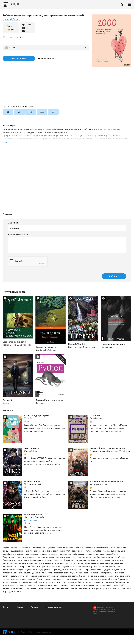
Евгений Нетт (30, 451)
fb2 (8, 112)
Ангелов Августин (98, 484)
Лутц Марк (40, 403)
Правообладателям (54, 607)
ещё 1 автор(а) (31, 520)
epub (42, 112)
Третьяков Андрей (32, 484)
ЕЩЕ (5, 142)
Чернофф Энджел (12, 19)
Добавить (114, 276)
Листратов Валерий (33, 517)
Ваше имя (13, 223)
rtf (19, 112)
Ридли (15, 4)
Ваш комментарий (18, 235)
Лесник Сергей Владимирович (17, 345)
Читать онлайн (18, 58)
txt (30, 112)
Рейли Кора (106, 347)
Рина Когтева (96, 418)
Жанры (20, 607)
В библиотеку (48, 58)
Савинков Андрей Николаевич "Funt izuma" (110, 451)
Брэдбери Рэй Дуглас (45, 350)
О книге (13, 48)
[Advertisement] (67, 154)
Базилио (6, 403)
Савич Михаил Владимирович (82, 347)
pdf (53, 112)
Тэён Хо (28, 418)
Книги (5, 607)
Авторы (34, 607)
